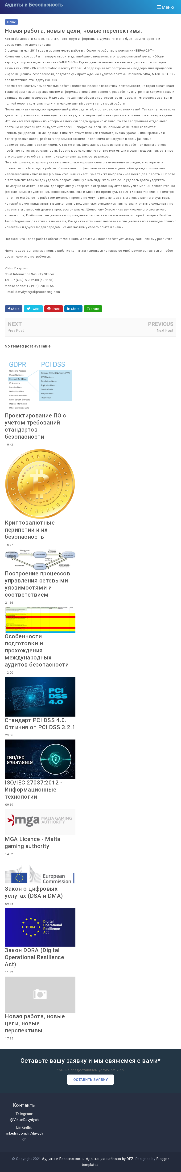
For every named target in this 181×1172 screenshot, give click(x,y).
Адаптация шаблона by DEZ (110, 1159)
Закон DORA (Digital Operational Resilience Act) (34, 957)
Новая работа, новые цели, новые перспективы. (35, 1023)
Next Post (165, 330)
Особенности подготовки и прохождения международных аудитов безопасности (37, 650)
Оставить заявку (90, 1080)
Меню (168, 7)
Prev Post (16, 330)
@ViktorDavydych (24, 1120)
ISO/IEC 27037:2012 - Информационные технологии (33, 789)
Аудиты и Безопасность (34, 5)
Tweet (35, 309)
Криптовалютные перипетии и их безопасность (30, 529)
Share (14, 309)
